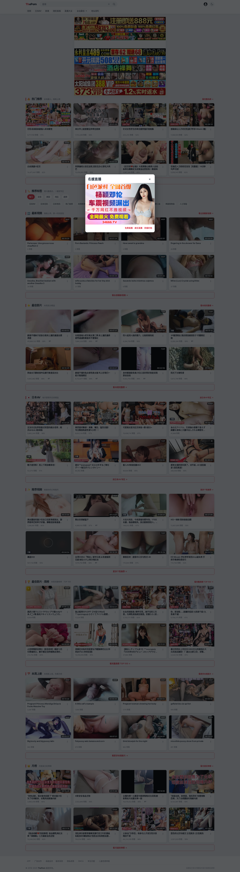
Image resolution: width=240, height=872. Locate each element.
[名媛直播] (120, 436)
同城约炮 (148, 228)
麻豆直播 (138, 228)
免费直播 (129, 228)
